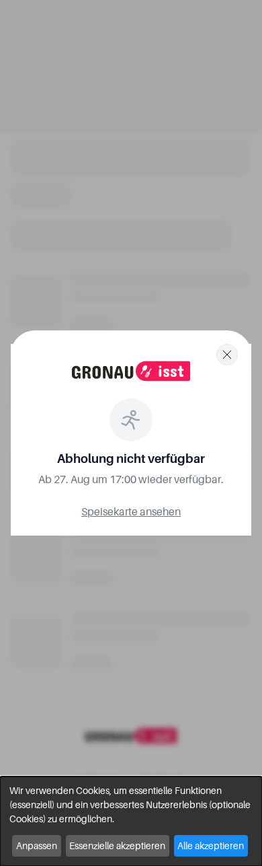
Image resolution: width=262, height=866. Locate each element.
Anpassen (36, 845)
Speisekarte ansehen (131, 511)
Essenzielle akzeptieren (117, 845)
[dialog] (131, 821)
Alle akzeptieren (210, 845)
